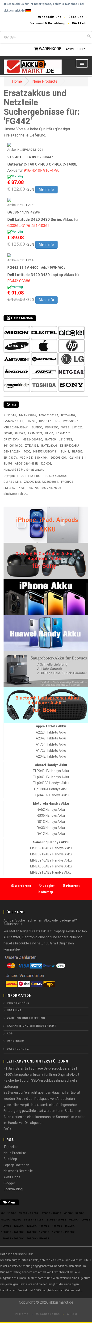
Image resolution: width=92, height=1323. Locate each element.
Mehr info (46, 189)
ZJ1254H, (10, 415)
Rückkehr (79, 23)
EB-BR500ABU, (69, 445)
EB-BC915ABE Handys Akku (50, 872)
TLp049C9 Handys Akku (51, 795)
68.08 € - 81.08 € (33, 1219)
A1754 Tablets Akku (51, 744)
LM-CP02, (10, 488)
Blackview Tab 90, (16, 493)
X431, (22, 488)
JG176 (24, 225)
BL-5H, (8, 463)
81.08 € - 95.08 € (56, 1219)
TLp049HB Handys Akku (51, 777)
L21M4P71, (35, 433)
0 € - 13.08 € (8, 1213)
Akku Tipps (12, 1177)
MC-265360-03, (52, 488)
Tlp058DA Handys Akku (50, 789)
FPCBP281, (68, 481)
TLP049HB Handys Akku (51, 771)
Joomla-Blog (13, 1189)
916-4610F (33, 170)
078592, (20, 433)
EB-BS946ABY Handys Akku (51, 860)
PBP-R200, (52, 427)
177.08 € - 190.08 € (63, 1232)
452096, (34, 488)
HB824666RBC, (33, 439)
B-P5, (57, 421)
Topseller (11, 1147)
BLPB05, (37, 427)
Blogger (9, 1183)
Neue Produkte (45, 81)
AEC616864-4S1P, (26, 463)
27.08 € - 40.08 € (51, 1213)
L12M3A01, (63, 433)
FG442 (12, 281)
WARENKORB (50, 49)
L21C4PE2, (66, 439)
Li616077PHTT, (14, 421)
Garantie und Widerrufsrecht (31, 1025)
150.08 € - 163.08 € (12, 1232)
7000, (27, 451)
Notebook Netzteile (18, 1171)
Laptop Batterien (16, 1165)
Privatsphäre (18, 1002)
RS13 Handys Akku (51, 822)
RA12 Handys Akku (51, 834)
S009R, (8, 433)
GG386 (12, 225)
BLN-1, (65, 451)
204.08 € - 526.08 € (38, 1238)
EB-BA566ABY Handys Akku (51, 866)
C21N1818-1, (78, 457)
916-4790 (51, 170)
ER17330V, (11, 457)
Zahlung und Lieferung (26, 1018)
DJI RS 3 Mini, (13, 481)
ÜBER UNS (14, 1010)
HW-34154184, (49, 415)
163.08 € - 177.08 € (38, 1232)
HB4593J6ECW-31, (46, 451)
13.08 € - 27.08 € (28, 1213)
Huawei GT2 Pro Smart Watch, (24, 469)
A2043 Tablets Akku (51, 738)
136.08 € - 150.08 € (63, 1225)
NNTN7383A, (28, 415)
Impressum (16, 1041)
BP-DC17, (45, 421)
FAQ (73, 1314)
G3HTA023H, (12, 451)
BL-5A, (49, 433)
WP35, (65, 427)
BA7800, (50, 439)
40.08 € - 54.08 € (74, 1213)
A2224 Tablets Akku (51, 732)
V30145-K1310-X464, (34, 457)
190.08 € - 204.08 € (12, 1238)
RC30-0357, (70, 421)
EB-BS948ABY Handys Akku (51, 848)
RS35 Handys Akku (51, 815)
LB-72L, (32, 421)
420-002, (46, 463)
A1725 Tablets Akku (51, 750)
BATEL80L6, (49, 445)
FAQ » (8, 1129)
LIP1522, (77, 427)
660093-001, (58, 457)
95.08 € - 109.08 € (79, 1219)
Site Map (10, 1159)
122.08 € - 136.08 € (38, 1225)
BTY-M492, (68, 415)
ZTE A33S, (32, 445)
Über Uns (76, 17)
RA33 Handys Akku (51, 828)
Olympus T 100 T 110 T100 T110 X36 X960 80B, (36, 476)
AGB (10, 1033)
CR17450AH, (12, 439)
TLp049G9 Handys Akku (51, 783)
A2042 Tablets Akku (51, 756)
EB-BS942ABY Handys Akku (51, 854)
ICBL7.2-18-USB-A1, (16, 427)
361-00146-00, (13, 445)
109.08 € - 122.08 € (12, 1225)
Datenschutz (18, 1048)
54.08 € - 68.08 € (11, 1219)
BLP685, (77, 451)
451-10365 (40, 225)
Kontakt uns (51, 17)
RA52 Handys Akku (51, 809)
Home (17, 81)
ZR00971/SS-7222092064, (41, 481)
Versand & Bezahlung (47, 23)
